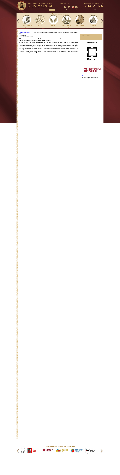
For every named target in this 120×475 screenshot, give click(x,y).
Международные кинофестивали (27, 26)
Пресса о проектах (87, 75)
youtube (73, 7)
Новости (51, 9)
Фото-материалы (86, 38)
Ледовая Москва (40, 26)
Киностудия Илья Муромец (93, 26)
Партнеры (60, 9)
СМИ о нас (97, 9)
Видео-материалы (87, 35)
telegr (76, 7)
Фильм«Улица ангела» (53, 26)
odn (65, 7)
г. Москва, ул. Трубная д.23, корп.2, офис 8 (94, 3)
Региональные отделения (83, 9)
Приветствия (69, 9)
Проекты (44, 9)
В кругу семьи (35, 6)
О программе (35, 9)
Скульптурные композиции (66, 26)
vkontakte (69, 7)
